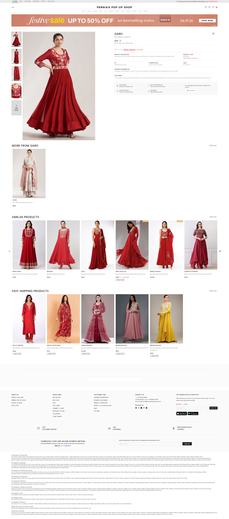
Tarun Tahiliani (124, 458)
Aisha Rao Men (52, 466)
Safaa (141, 459)
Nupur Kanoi (199, 456)
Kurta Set (49, 494)
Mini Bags (106, 490)
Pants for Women (97, 478)
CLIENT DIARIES (57, 416)
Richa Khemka (147, 459)
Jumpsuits (126, 478)
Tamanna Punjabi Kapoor (181, 459)
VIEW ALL (213, 145)
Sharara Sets (59, 478)
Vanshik (72, 464)
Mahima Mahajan (181, 456)
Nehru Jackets (36, 499)
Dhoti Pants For (73, 494)
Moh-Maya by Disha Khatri (30, 472)
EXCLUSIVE (56, 400)
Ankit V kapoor (42, 464)
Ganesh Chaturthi (55, 508)
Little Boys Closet (47, 503)
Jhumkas (196, 488)
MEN (21, 1)
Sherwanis (44, 478)
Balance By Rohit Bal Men (29, 467)
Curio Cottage (15, 472)
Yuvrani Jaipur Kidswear (64, 503)
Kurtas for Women (36, 478)
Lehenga (25, 494)
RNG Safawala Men (160, 466)
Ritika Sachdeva (51, 473)
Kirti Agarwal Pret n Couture (117, 503)
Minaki (126, 472)
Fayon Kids (14, 503)
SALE (54, 403)
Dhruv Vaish (27, 464)
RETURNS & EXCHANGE (100, 400)
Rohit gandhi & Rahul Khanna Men (82, 464)
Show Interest (129, 49)
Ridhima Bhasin (73, 458)
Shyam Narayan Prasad (42, 459)
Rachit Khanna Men (33, 466)
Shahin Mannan (192, 459)
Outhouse (67, 472)
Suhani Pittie (43, 473)
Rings (32, 488)
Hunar (85, 472)
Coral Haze (190, 472)
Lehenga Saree (155, 478)
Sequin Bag (125, 490)
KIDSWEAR (36, 1)
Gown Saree (163, 478)
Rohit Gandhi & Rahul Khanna (97, 458)
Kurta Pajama (113, 482)
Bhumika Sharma (206, 458)
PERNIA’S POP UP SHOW (18, 400)
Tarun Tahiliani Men (204, 464)
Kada (31, 490)
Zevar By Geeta (92, 472)
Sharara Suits (43, 494)
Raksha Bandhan (35, 508)
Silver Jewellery (169, 488)
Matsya (107, 459)
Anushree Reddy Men (23, 466)
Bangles (36, 488)
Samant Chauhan (15, 459)
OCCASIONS (56, 413)
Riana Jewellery (133, 472)
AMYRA (204, 472)
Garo (118, 33)
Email (179, 404)
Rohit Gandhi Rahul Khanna (151, 458)
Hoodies (72, 482)
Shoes (35, 490)
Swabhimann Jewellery (102, 472)
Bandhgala (138, 482)
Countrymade (34, 464)
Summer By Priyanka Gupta (106, 456)
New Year (88, 508)
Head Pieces (71, 488)
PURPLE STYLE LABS (17, 397)
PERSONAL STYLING (59, 411)
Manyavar (129, 456)
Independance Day (22, 508)
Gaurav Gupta (140, 458)
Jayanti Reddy (158, 456)
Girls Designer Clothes (16, 494)
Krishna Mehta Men (166, 464)
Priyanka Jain (59, 459)
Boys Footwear (83, 499)
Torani (111, 459)
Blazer (63, 499)
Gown (54, 478)
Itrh (153, 459)
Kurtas (35, 482)
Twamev (118, 464)
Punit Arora (142, 466)
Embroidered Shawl (149, 490)
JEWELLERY (27, 1)
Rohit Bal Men (95, 464)
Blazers (89, 482)
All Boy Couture (105, 503)
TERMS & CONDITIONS (100, 403)
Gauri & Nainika (150, 456)
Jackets (121, 478)
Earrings (19, 488)
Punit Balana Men (184, 464)
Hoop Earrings (207, 488)
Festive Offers (184, 478)
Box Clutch (132, 490)
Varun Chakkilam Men (52, 467)
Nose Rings (47, 488)
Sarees (29, 478)
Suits (39, 482)
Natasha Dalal (21, 456)
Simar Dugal (117, 459)
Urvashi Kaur (200, 459)
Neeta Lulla (180, 458)
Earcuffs (65, 488)
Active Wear (29, 484)
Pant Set (23, 484)
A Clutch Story (163, 472)
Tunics (72, 478)
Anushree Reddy (49, 456)
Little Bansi (25, 503)
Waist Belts (73, 490)
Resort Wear (106, 478)
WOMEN (15, 1)
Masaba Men (121, 466)
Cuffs (23, 488)
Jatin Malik (14, 466)
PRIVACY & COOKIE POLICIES (102, 405)
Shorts (80, 482)
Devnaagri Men (175, 464)
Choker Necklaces (15, 490)
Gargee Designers (77, 466)
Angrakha (132, 482)
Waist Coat (52, 482)
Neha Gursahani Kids (84, 503)
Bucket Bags (100, 490)
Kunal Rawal (112, 464)
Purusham (138, 464)
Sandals (39, 490)
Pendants (103, 488)
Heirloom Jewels (96, 488)
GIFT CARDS (56, 405)
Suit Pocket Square (64, 482)
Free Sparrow (74, 503)
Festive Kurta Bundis (203, 482)
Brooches (43, 484)
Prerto (57, 473)
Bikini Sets (112, 478)
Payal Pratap (31, 458)
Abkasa (46, 466)
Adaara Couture (164, 459)
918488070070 (213, 1)
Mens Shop (211, 482)
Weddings (74, 508)
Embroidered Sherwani (51, 499)
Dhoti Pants (89, 478)
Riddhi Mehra (65, 458)
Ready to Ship (176, 478)
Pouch (67, 490)
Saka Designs (98, 503)
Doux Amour (156, 472)
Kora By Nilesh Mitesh (63, 467)
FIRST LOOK (50, 1)
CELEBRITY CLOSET (58, 408)
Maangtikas (54, 488)
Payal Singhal (132, 458)
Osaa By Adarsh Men (93, 456)
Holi (16, 508)
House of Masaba (85, 459)
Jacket (59, 499)
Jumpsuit (151, 482)
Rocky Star (84, 456)
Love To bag (49, 472)
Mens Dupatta (145, 482)
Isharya (21, 472)
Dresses (50, 478)
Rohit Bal (86, 458)
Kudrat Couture (102, 466)
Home (12, 28)
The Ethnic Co (132, 464)
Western (188, 482)
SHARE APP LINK (214, 407)
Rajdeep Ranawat (46, 458)
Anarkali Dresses (60, 494)
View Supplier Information (190, 58)
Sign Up (187, 444)
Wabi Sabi (101, 464)
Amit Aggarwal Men (194, 464)
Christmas (69, 508)
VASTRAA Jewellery (75, 472)
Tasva (12, 464)
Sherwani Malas (172, 482)
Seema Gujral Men (187, 466)
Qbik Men (212, 464)
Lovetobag (150, 472)
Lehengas (13, 478)
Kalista (164, 456)
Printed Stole (158, 490)
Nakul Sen (193, 456)
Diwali (12, 508)
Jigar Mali (157, 459)
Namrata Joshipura (196, 458)
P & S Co (20, 503)
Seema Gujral (108, 458)
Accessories (157, 482)
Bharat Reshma (145, 464)
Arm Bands (84, 488)
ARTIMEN (41, 466)
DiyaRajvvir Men (68, 466)
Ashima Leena (162, 458)
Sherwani (30, 482)
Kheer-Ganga (124, 464)
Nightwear (143, 478)
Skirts (117, 478)
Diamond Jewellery (160, 488)
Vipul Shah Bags (197, 472)
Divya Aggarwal (31, 459)
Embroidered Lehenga (33, 494)
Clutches (57, 490)
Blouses (149, 478)
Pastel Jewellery (141, 488)
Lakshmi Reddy (38, 503)
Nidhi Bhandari (172, 472)
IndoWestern (194, 482)
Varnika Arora (41, 472)
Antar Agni (42, 456)
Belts (43, 490)
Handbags (62, 490)
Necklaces (13, 488)
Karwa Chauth (81, 508)
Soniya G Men (196, 466)
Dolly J (67, 456)
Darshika (152, 464)
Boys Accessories (92, 499)
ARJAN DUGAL (60, 466)
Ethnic (183, 482)
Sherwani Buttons (101, 482)
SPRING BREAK (204, 466)
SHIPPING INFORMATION (101, 397)
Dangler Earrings (189, 488)
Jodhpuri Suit (121, 482)
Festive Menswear (15, 484)
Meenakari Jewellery (112, 488)
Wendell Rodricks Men (16, 467)
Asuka (106, 464)
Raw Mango (14, 456)
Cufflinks (179, 482)
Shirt (67, 499)
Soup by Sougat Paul (69, 459)
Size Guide (140, 49)
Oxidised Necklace (25, 490)
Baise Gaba (116, 456)
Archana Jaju (136, 459)
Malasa (123, 459)
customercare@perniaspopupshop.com (149, 401)
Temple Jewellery (150, 488)
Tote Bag (112, 490)
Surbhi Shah (24, 459)
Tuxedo (127, 482)
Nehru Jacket (20, 482)
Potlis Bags (51, 490)
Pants (42, 482)
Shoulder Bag (118, 490)
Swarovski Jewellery (123, 488)
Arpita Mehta (93, 459)
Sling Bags (85, 490)
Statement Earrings (179, 488)
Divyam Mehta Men (51, 464)
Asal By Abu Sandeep (59, 456)
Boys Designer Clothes (16, 499)
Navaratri (42, 508)
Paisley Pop (36, 473)
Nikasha (168, 458)
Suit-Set (94, 482)
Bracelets (28, 488)
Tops (65, 478)
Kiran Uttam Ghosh (171, 456)
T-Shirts (85, 482)
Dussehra (47, 508)
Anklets (89, 488)
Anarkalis (19, 478)
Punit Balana (38, 458)
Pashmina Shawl (140, 490)
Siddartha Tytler (116, 458)
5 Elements (179, 472)
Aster (82, 472)
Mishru (188, 456)
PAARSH (127, 466)
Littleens (92, 503)
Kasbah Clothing (93, 466)
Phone (186, 404)
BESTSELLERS (56, 397)
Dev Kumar (158, 464)
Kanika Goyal (52, 459)
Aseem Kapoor (207, 459)
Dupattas (138, 478)
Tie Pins (57, 482)
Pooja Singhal (29, 456)
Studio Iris (171, 459)
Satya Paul (36, 456)
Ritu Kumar (80, 458)
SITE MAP (96, 411)
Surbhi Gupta (129, 459)
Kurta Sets (24, 478)
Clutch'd (62, 472)
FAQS (95, 408)
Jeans (108, 482)
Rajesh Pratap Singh (56, 458)
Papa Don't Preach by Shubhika (19, 458)
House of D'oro (120, 472)
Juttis (46, 490)
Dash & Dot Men (19, 464)
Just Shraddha (112, 472)
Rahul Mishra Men (150, 466)
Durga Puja (63, 508)
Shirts (26, 482)
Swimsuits (132, 478)
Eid (29, 508)
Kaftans (69, 478)
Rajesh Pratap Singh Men (63, 464)
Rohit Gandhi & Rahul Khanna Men (174, 466)
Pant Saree (169, 478)
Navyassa (54, 503)
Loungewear (164, 482)
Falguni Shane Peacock (75, 456)
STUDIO (43, 1)
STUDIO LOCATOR (16, 403)
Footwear (35, 484)
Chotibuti (31, 503)
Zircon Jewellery (133, 488)
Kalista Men (85, 466)
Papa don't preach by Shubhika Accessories (22, 473)
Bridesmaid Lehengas (80, 478)
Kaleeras (60, 488)
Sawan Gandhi (101, 459)
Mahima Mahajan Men (111, 466)
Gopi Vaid (77, 459)
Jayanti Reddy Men (41, 467)
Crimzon (62, 473)
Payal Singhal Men (134, 466)
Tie (39, 484)
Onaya (143, 456)
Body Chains (78, 488)
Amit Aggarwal (187, 458)
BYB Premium (128, 503)
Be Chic (184, 472)
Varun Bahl (173, 458)
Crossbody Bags (92, 490)
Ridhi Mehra (123, 456)
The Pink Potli (56, 472)
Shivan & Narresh (137, 456)
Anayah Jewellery (142, 472)
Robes (76, 482)
